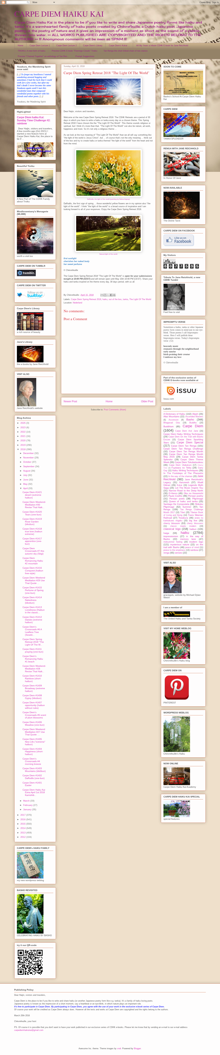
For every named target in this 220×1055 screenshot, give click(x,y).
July (25, 475)
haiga (166, 533)
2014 (23, 828)
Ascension (173, 420)
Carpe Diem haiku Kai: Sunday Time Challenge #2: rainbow (33, 120)
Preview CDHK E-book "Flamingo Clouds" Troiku (74, 51)
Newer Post (70, 401)
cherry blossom (171, 523)
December (28, 453)
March (26, 800)
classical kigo (172, 528)
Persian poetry (195, 496)
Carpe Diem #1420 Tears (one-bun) (32, 513)
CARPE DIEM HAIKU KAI (59, 13)
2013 (23, 832)
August (27, 470)
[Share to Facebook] (111, 295)
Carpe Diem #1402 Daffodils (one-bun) (34, 776)
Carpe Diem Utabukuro (180, 465)
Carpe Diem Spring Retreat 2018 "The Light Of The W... (33, 642)
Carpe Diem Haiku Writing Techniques (183, 434)
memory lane (188, 539)
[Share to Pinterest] (114, 295)
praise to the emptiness (174, 550)
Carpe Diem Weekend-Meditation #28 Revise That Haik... (34, 669)
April (25, 488)
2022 (23, 431)
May (25, 484)
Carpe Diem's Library (92, 45)
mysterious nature (179, 544)
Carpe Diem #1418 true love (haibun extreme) (32, 531)
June (26, 479)
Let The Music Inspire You (189, 488)
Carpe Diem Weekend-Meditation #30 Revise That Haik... (34, 505)
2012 (23, 837)
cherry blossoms (195, 523)
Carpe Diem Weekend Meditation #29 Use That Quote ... (34, 580)
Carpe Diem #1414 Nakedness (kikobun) (32, 600)
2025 (23, 423)
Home (20, 45)
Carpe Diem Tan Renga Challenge (183, 448)
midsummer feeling (172, 542)
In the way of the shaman (180, 476)
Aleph (195, 414)
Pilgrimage (197, 498)
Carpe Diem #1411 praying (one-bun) (33, 650)
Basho (190, 419)
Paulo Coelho (175, 496)
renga (166, 552)
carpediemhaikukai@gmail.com (28, 1030)
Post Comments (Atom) (115, 409)
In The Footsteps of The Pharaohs (183, 473)
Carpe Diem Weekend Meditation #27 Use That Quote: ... (34, 732)
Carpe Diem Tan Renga (183, 445)
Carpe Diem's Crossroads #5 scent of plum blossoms (34, 715)
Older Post (147, 401)
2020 (23, 440)
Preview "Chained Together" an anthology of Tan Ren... (43, 56)
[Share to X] (108, 295)
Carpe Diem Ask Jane (186, 431)
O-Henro (173, 493)
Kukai (179, 485)
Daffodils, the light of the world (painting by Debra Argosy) (108, 199)
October (27, 462)
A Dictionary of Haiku (174, 414)
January (27, 809)
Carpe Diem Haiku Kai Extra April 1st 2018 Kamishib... (34, 792)
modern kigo (196, 541)
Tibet (182, 512)
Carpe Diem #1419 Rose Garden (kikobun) (32, 522)
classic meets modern (183, 526)
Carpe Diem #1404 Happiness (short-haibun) (33, 752)
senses (178, 552)
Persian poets (177, 498)
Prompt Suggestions (84, 56)
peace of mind (192, 547)
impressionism (170, 536)
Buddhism (168, 426)
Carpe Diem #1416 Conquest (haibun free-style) (33, 571)
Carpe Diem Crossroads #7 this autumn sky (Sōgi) (33, 551)
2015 (23, 823)
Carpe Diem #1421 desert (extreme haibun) (32, 495)
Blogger (137, 1048)
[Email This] (102, 295)
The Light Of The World (140, 299)
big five (193, 520)
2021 (23, 436)
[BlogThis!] (105, 295)
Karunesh (184, 482)
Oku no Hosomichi (193, 493)
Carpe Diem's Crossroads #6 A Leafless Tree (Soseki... (32, 630)
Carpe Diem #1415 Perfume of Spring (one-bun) (33, 590)
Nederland (77, 302)
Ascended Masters (194, 416)
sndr (119, 1048)
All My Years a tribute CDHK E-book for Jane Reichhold (162, 45)
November (28, 457)
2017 (23, 815)
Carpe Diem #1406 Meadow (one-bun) (33, 723)
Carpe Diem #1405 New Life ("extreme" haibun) (34, 742)
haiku (104, 299)
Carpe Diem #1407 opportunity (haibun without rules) (34, 705)
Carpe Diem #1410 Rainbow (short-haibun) (32, 678)
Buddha (192, 423)
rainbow (194, 550)
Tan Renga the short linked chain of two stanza (125, 51)
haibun (193, 529)
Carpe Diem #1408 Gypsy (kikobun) (32, 696)
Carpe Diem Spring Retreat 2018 (86, 299)
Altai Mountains (171, 416)
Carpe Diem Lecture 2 (66, 45)
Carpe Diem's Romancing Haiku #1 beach (33, 659)
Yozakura (183, 517)
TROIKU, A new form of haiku (31, 51)
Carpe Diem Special (190, 442)
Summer (186, 507)
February (28, 805)
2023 (23, 427)
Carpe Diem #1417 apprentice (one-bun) (32, 541)
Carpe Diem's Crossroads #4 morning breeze (32, 761)
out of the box (115, 299)
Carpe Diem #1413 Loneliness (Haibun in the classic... (34, 610)
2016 (23, 819)
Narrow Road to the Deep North (186, 490)
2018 (23, 449)
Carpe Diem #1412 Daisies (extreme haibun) (32, 620)
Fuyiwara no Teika (181, 467)
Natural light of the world (108, 254)
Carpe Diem (193, 426)
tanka (125, 299)
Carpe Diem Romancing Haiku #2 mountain (33, 561)
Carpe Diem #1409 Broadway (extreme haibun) (34, 688)
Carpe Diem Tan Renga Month (186, 451)
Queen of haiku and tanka (183, 501)
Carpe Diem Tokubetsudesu (189, 462)
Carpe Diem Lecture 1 (40, 45)
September (29, 466)
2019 (23, 445)
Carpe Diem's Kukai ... (119, 45)
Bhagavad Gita (171, 423)
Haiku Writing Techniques (185, 470)
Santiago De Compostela (176, 504)
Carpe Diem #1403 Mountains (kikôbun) (34, 769)
